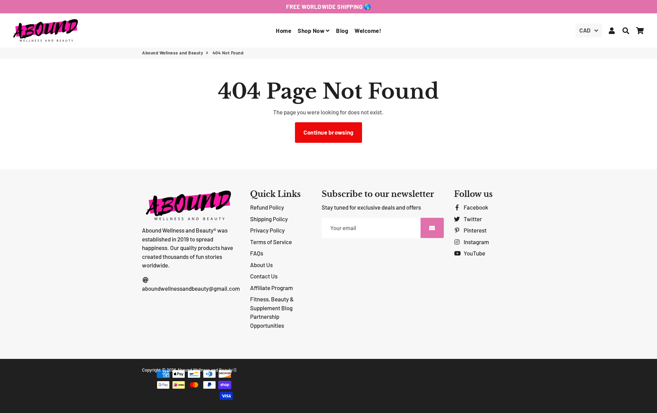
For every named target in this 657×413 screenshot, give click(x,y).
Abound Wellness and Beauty (172, 52)
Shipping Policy (269, 218)
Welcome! (368, 30)
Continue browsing (328, 132)
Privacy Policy (267, 230)
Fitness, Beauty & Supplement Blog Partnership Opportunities (272, 312)
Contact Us (264, 276)
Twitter (472, 218)
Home (283, 30)
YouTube (474, 253)
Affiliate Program (271, 287)
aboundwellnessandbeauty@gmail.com (191, 288)
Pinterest (475, 230)
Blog (342, 30)
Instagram (476, 241)
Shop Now (312, 30)
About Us (261, 264)
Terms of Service (271, 241)
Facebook (475, 207)
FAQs (256, 253)
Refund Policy (267, 207)
